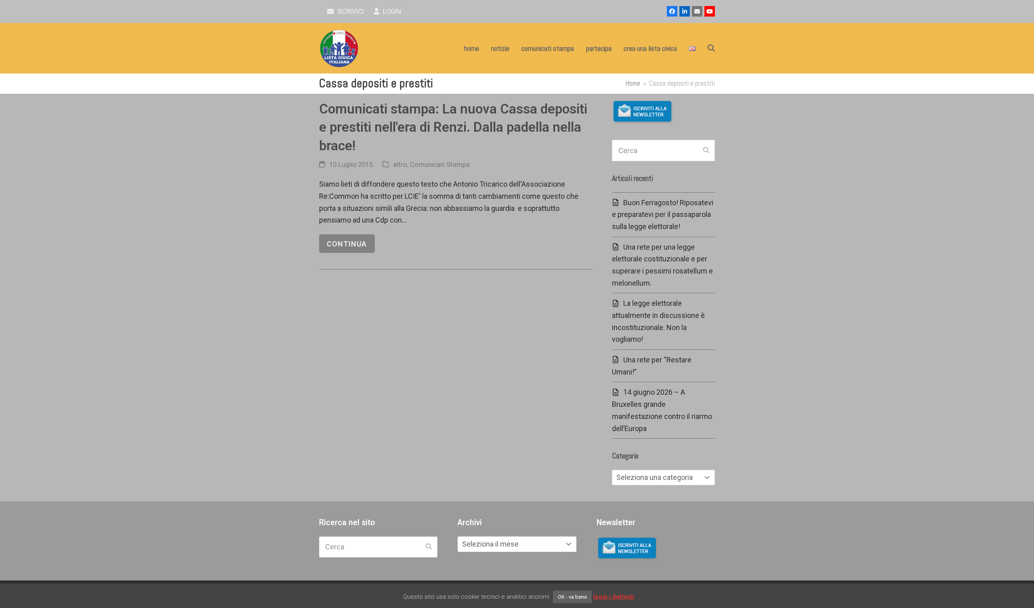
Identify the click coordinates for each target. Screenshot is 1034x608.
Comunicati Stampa (440, 164)
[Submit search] (706, 151)
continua (347, 244)
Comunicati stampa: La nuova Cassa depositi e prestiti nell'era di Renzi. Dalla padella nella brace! (453, 127)
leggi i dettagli (613, 596)
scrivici (350, 11)
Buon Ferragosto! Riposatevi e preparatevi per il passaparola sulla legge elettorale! (662, 214)
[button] (711, 48)
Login (391, 11)
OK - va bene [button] (572, 597)
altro (400, 164)
